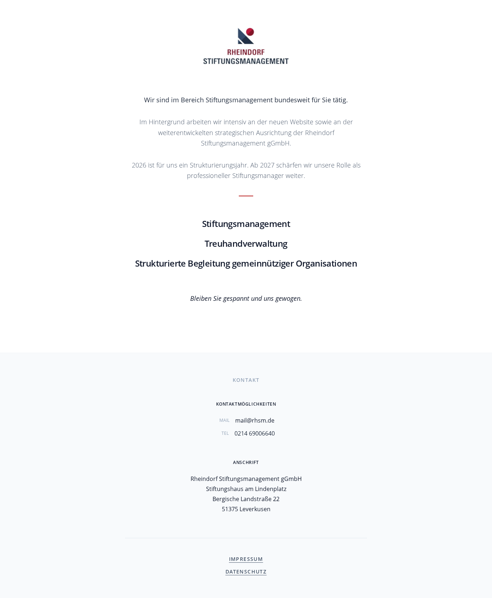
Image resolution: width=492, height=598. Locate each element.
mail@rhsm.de (254, 420)
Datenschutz (246, 571)
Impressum (246, 558)
